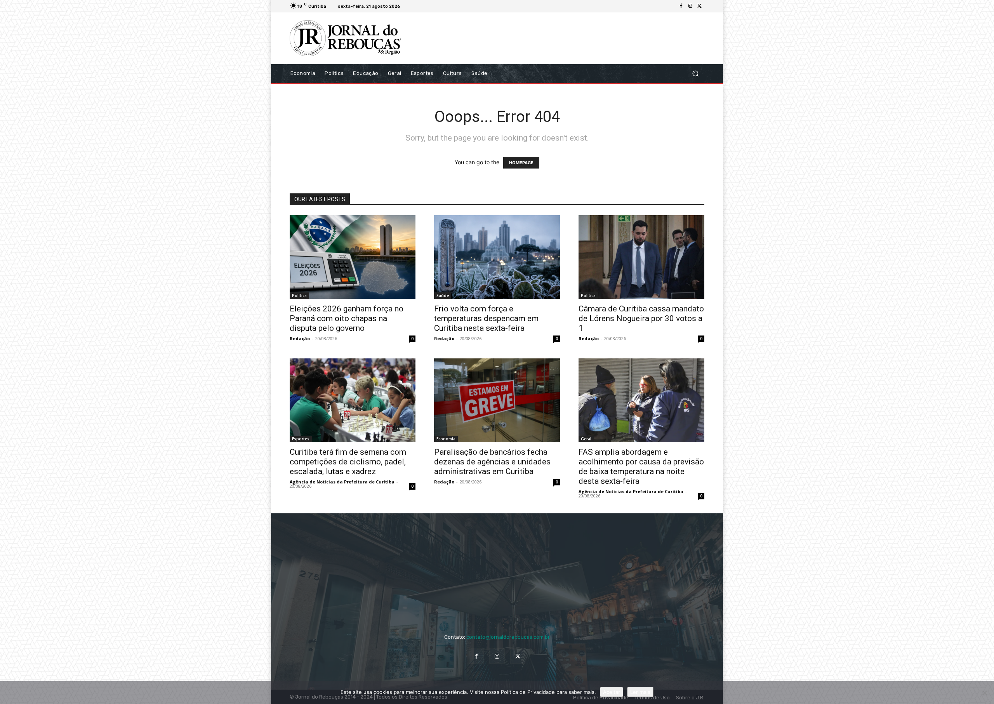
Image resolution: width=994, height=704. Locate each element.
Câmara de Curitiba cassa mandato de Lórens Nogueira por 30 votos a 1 (641, 318)
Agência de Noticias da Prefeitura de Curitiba (342, 482)
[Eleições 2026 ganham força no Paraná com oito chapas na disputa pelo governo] (352, 257)
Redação (300, 338)
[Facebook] (681, 6)
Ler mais (640, 692)
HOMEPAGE (521, 162)
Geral (586, 439)
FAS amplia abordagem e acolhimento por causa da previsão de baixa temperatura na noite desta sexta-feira (641, 466)
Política (299, 295)
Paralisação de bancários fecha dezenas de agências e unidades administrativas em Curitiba (492, 461)
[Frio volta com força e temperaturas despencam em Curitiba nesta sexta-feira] (497, 257)
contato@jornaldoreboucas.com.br (508, 637)
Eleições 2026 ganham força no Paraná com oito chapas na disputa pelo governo (346, 318)
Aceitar (611, 692)
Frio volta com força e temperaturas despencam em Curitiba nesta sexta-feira (486, 318)
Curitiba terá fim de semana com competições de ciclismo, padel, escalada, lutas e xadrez (348, 461)
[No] (984, 693)
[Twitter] (699, 6)
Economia (445, 439)
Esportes (300, 439)
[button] (695, 73)
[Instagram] (690, 6)
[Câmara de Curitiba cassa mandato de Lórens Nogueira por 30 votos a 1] (641, 257)
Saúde (442, 295)
